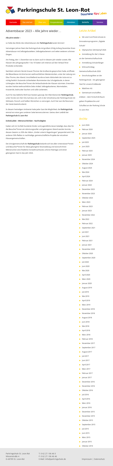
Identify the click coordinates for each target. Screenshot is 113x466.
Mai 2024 (85, 172)
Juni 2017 (85, 360)
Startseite (13, 22)
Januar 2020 (87, 283)
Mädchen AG (87, 88)
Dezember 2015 (88, 412)
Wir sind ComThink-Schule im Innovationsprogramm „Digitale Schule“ (92, 41)
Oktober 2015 (87, 420)
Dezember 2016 (88, 382)
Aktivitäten (71, 22)
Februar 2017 (87, 373)
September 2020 (88, 258)
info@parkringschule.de (55, 459)
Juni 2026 (85, 125)
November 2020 (88, 249)
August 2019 (87, 288)
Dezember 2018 (88, 309)
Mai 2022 (85, 219)
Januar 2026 (87, 134)
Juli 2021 (85, 232)
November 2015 (88, 416)
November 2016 (88, 386)
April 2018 (86, 330)
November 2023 (88, 193)
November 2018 (88, 313)
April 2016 (86, 399)
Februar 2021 (87, 241)
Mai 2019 (85, 296)
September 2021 (88, 228)
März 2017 (86, 369)
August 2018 (87, 318)
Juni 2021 (85, 236)
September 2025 (88, 138)
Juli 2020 (85, 262)
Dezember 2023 (88, 189)
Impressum (87, 459)
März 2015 (86, 437)
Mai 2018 (85, 326)
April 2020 (86, 275)
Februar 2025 (87, 151)
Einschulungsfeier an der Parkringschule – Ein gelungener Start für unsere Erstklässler (92, 80)
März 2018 (86, 335)
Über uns (42, 22)
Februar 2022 (87, 223)
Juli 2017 (85, 356)
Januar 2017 (87, 377)
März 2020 (86, 279)
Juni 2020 (85, 266)
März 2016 (86, 403)
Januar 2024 (87, 185)
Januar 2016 (87, 407)
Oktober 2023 (87, 198)
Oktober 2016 (87, 390)
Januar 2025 (87, 155)
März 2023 (86, 202)
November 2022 (88, 215)
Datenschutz (99, 459)
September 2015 (88, 424)
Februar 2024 (87, 181)
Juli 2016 (85, 395)
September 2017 (88, 347)
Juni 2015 (85, 433)
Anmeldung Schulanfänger (93, 63)
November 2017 (88, 343)
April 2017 (86, 365)
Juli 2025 (85, 142)
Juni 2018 (85, 322)
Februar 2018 (87, 339)
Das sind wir (27, 22)
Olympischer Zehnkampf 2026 (94, 50)
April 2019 (86, 300)
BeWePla (85, 22)
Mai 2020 (85, 270)
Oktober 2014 (87, 446)
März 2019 (86, 305)
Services (100, 22)
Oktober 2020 (87, 253)
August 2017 (87, 352)
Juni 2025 (85, 146)
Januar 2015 (87, 442)
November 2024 (88, 159)
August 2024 (87, 168)
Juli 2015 (85, 429)
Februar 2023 (87, 206)
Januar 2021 (87, 245)
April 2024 (86, 176)
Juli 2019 (85, 292)
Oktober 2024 (87, 164)
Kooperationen (56, 22)
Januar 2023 (87, 211)
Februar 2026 (87, 129)
